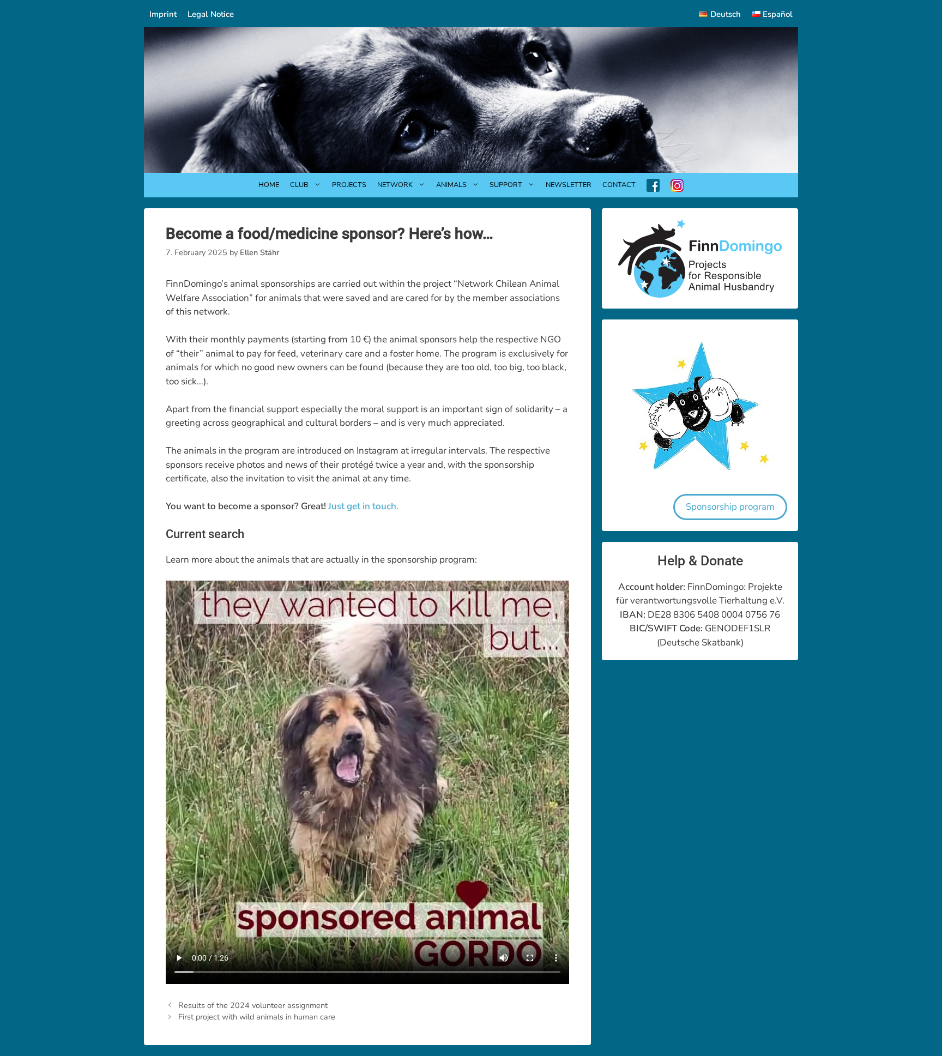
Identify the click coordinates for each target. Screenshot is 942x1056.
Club (299, 185)
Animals (451, 185)
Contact (619, 185)
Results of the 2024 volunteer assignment (253, 1005)
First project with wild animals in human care (256, 1016)
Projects (349, 185)
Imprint (163, 14)
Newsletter (568, 185)
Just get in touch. (363, 506)
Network (395, 185)
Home (268, 185)
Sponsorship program (730, 506)
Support (506, 185)
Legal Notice (211, 14)
